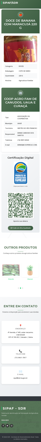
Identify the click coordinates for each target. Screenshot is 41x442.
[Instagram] (11, 425)
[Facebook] (3, 425)
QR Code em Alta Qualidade (20, 228)
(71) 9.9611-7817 (20, 358)
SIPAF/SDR (10, 2)
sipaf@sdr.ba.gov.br (20, 378)
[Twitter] (7, 425)
